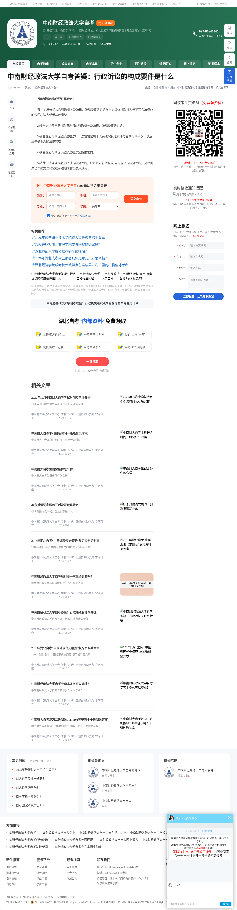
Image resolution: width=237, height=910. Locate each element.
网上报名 (190, 63)
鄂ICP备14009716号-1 (18, 902)
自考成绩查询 (119, 4)
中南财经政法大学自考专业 (57, 832)
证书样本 (214, 63)
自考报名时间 (99, 4)
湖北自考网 (12, 897)
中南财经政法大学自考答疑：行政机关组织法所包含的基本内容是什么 (92, 303)
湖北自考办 (12, 872)
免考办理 (41, 867)
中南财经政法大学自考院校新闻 (27, 846)
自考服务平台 (139, 4)
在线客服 (229, 79)
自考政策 (72, 867)
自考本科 (92, 63)
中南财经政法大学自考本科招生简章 (102, 832)
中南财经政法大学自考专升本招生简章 (76, 846)
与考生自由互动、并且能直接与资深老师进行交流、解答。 (199, 166)
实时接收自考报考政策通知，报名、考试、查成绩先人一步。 (199, 204)
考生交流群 (220, 4)
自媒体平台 (203, 4)
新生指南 (13, 860)
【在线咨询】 (199, 236)
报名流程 (11, 867)
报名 (229, 62)
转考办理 (41, 872)
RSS (73, 897)
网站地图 (62, 897)
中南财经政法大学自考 (46, 87)
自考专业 (52, 4)
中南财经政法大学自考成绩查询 (27, 839)
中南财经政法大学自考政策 (159, 839)
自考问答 (82, 4)
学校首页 (18, 63)
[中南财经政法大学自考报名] (229, 57)
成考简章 (67, 63)
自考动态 (67, 4)
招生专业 (116, 63)
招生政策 (141, 63)
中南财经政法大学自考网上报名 (117, 839)
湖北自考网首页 (19, 4)
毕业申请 (41, 878)
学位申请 (41, 884)
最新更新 (48, 897)
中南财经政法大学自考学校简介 (150, 832)
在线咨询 (107, 23)
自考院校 (37, 4)
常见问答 (165, 63)
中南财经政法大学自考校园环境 (72, 839)
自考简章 (43, 63)
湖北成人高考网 (30, 897)
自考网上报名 (159, 4)
